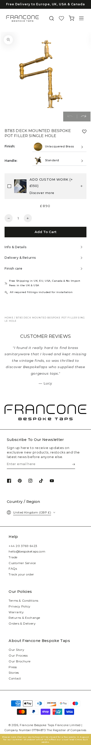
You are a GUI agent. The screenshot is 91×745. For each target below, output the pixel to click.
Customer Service (22, 563)
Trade (13, 557)
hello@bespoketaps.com (27, 551)
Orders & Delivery (22, 623)
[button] (52, 18)
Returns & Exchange (24, 618)
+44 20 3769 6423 (23, 546)
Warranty (16, 612)
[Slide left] (70, 117)
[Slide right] (83, 117)
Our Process (18, 655)
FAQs (13, 568)
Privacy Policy (19, 606)
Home (9, 317)
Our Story (16, 650)
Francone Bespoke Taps (37, 725)
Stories (14, 672)
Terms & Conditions (23, 600)
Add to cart (45, 232)
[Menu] (81, 18)
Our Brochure (19, 661)
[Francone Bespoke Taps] (22, 18)
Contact (15, 678)
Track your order (21, 574)
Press (13, 667)
